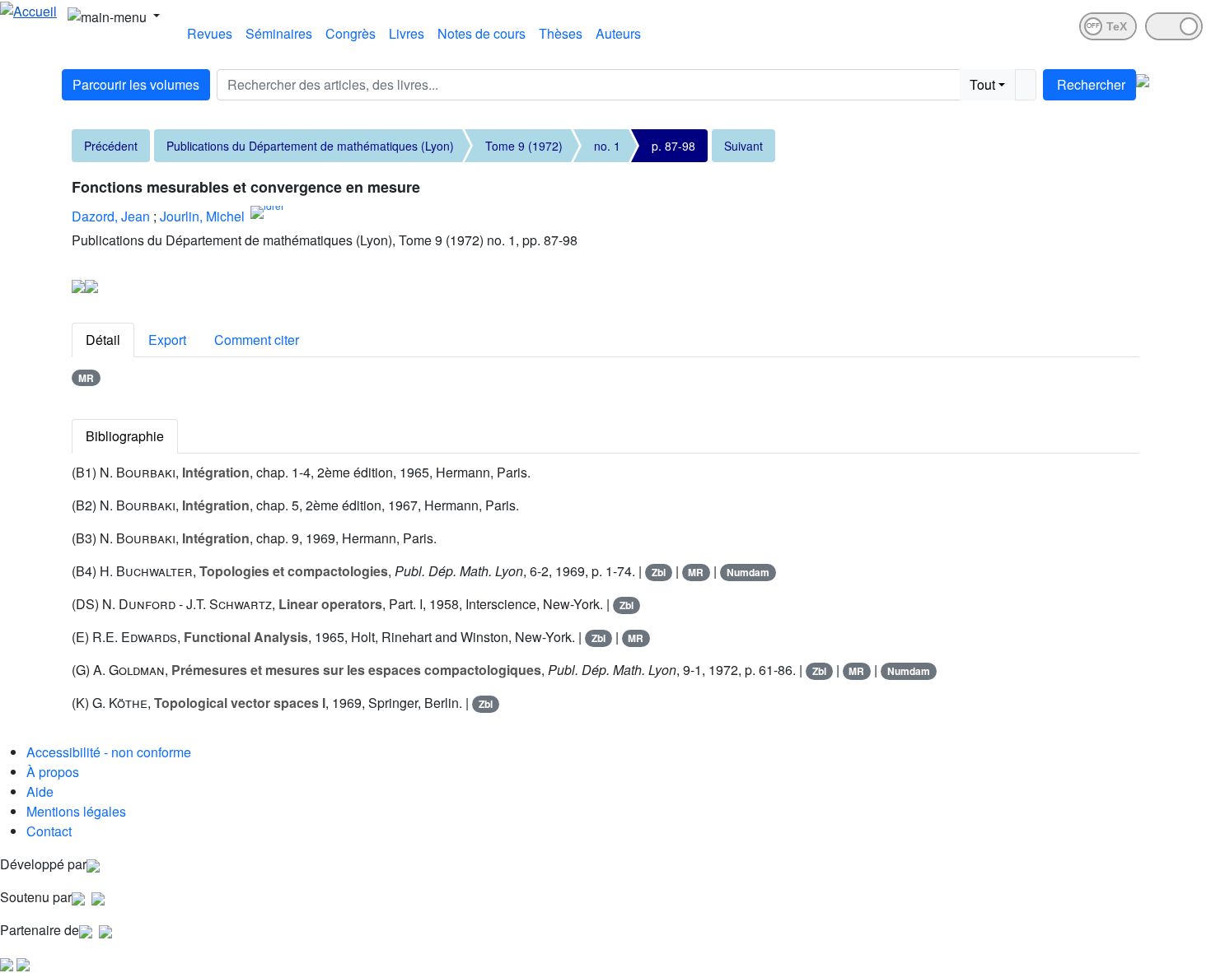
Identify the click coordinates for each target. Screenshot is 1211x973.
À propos (52, 771)
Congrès (350, 33)
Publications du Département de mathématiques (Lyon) (310, 145)
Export (167, 339)
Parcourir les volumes (135, 84)
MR (86, 377)
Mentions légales (76, 811)
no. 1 (607, 145)
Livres (406, 33)
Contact (49, 831)
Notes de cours (481, 33)
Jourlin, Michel (202, 216)
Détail (103, 339)
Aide (40, 791)
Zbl (659, 572)
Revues (209, 33)
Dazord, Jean (111, 216)
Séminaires (278, 33)
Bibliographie (125, 435)
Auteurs (618, 33)
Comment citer (256, 339)
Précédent (111, 145)
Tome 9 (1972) (524, 145)
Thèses (560, 33)
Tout (982, 84)
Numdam (748, 572)
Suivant (743, 145)
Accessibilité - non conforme (108, 752)
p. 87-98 (673, 145)
